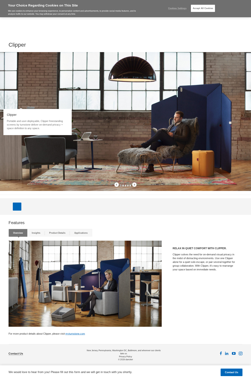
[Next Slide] (134, 184)
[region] (125, 8)
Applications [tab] (81, 233)
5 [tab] (130, 186)
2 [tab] (123, 186)
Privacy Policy (125, 356)
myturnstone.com (75, 333)
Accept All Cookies (203, 8)
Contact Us (16, 353)
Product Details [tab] (57, 233)
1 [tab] (121, 186)
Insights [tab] (36, 233)
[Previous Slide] (116, 184)
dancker (129, 359)
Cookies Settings (177, 8)
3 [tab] (125, 186)
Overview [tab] (18, 233)
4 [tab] (128, 186)
